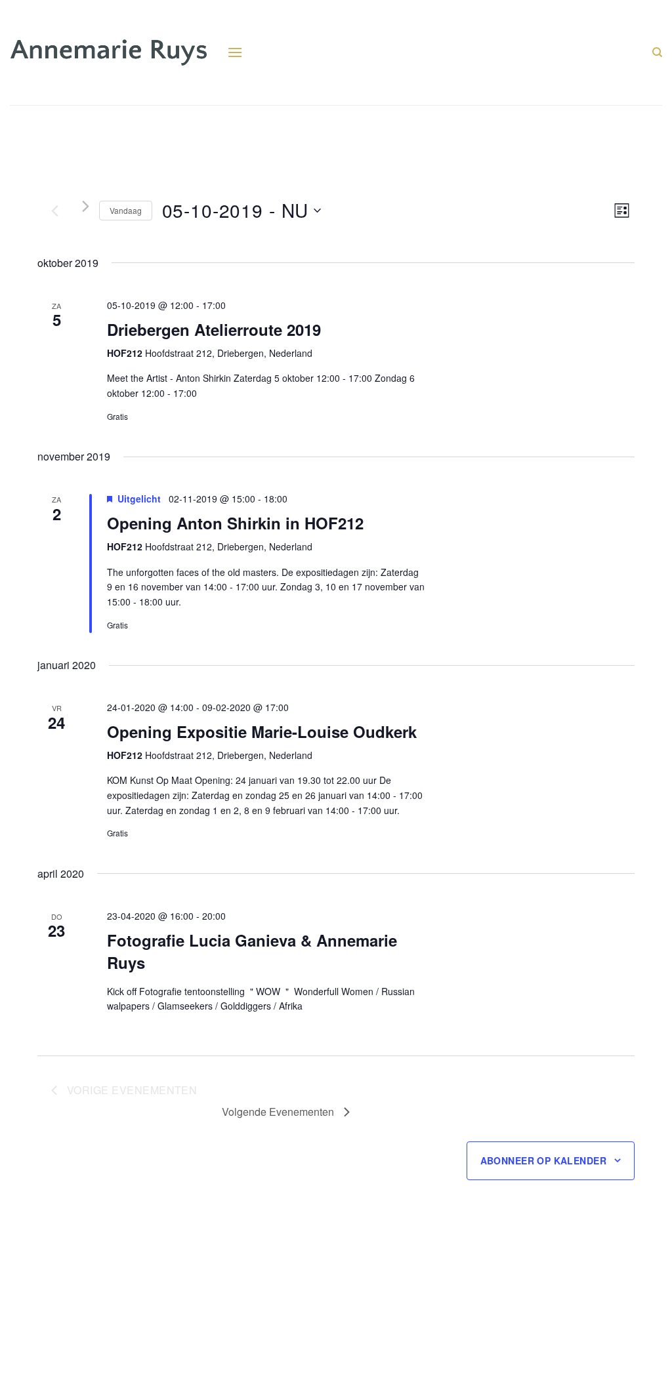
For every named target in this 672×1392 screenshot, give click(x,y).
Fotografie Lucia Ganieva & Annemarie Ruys (252, 951)
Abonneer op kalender (543, 1160)
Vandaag (126, 210)
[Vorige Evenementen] (54, 210)
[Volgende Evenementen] (85, 206)
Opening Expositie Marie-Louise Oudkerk (262, 731)
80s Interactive (86, 1374)
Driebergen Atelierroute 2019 (214, 329)
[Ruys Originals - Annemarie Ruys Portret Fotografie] (108, 52)
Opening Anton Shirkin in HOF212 (235, 523)
